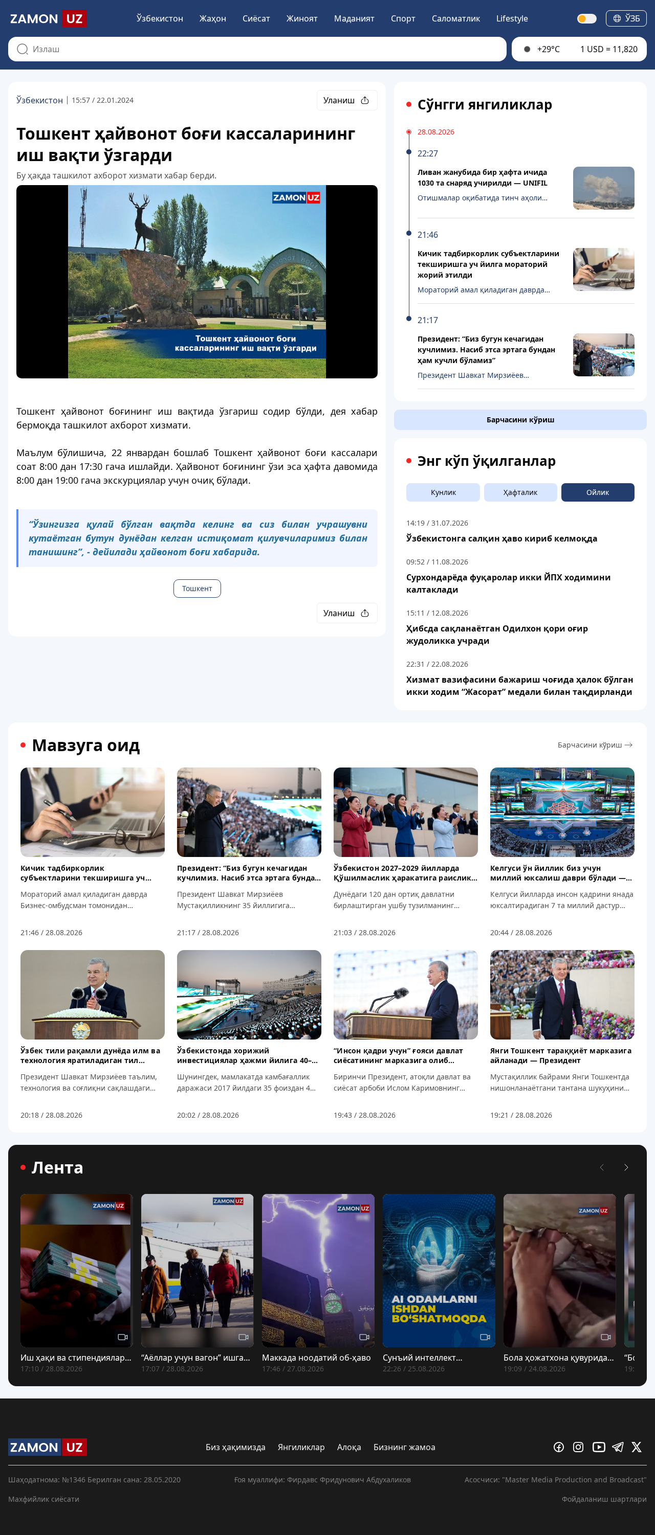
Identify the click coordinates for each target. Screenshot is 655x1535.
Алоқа (349, 1447)
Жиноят (302, 18)
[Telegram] (619, 1447)
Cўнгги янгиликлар (485, 104)
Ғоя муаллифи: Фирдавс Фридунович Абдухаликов (322, 1479)
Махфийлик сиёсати (43, 1499)
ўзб (632, 18)
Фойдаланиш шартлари (604, 1499)
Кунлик (443, 492)
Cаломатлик (456, 18)
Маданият (354, 18)
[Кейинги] (626, 1167)
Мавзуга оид (86, 745)
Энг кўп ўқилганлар (487, 461)
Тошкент (197, 588)
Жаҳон (213, 18)
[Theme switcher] (587, 19)
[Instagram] (580, 1447)
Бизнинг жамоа (404, 1447)
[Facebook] (561, 1447)
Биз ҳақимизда (236, 1447)
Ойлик (597, 492)
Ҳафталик (520, 492)
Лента (57, 1167)
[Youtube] (600, 1447)
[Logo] (47, 18)
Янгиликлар (301, 1447)
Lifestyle (512, 18)
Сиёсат (256, 18)
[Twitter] (639, 1447)
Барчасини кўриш (521, 419)
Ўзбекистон (160, 18)
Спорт (403, 18)
